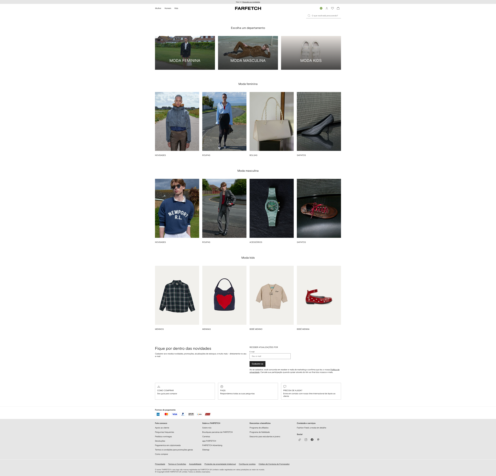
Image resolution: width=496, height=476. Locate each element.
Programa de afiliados (259, 428)
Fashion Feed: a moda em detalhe (311, 428)
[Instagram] (306, 439)
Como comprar (165, 390)
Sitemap (205, 450)
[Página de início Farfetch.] (248, 8)
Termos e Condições (177, 464)
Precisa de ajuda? (292, 390)
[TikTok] (300, 439)
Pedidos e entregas (163, 436)
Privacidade (160, 464)
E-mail (252, 352)
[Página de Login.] (327, 8)
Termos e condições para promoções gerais (174, 450)
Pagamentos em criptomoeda (168, 445)
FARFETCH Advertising (212, 445)
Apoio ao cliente (162, 428)
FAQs (223, 390)
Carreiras (206, 436)
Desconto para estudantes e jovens (265, 436)
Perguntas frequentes (164, 432)
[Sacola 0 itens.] (338, 8)
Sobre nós (206, 428)
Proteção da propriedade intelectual (220, 464)
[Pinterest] (318, 439)
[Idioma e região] (321, 8)
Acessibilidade (195, 464)
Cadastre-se (257, 364)
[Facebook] (312, 439)
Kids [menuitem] (176, 8)
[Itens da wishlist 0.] (332, 8)
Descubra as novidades (251, 2)
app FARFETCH (209, 441)
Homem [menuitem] (168, 8)
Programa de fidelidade (260, 432)
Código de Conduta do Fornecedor (274, 464)
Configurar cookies (247, 464)
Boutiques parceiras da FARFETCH (217, 432)
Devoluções (160, 441)
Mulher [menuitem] (158, 8)
